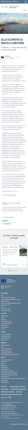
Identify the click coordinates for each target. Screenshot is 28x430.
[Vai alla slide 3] (12, 270)
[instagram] (10, 397)
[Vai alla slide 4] (14, 270)
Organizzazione (5, 327)
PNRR (2, 363)
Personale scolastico (6, 334)
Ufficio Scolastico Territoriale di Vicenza (11, 299)
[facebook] (8, 397)
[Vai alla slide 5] (15, 270)
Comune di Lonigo (5, 308)
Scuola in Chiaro (5, 301)
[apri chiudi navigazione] (3, 7)
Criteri (2, 347)
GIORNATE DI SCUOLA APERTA (9, 373)
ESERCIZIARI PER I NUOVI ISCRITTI (10, 354)
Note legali (19, 392)
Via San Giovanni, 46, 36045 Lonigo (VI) (14, 402)
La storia (3, 329)
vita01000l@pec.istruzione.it (7, 409)
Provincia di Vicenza (6, 310)
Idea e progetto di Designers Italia (18, 424)
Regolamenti (4, 325)
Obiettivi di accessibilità (7, 392)
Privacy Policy (4, 389)
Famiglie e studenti (6, 336)
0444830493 (9, 404)
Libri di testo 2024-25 (6, 352)
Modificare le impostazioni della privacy (11, 394)
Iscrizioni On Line (5, 305)
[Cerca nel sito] (24, 10)
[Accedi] (25, 2)
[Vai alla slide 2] (10, 270)
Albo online (4, 365)
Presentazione (4, 316)
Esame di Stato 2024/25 (7, 371)
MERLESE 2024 (5, 369)
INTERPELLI (4, 361)
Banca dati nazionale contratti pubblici (11, 303)
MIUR (2, 295)
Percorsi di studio (5, 338)
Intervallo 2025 (5, 376)
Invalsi (2, 307)
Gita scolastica (6, 223)
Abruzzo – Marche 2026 (10, 247)
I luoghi (3, 318)
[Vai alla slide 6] (17, 270)
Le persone (4, 319)
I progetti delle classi (6, 351)
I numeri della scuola (6, 321)
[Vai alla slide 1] (9, 270)
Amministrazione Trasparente (17, 386)
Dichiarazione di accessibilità (18, 389)
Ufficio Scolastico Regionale (8, 297)
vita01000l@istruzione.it (9, 405)
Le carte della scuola (6, 323)
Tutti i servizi (4, 340)
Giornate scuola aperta (7, 360)
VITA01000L (14, 413)
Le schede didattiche (6, 349)
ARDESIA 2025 (5, 382)
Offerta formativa (5, 345)
